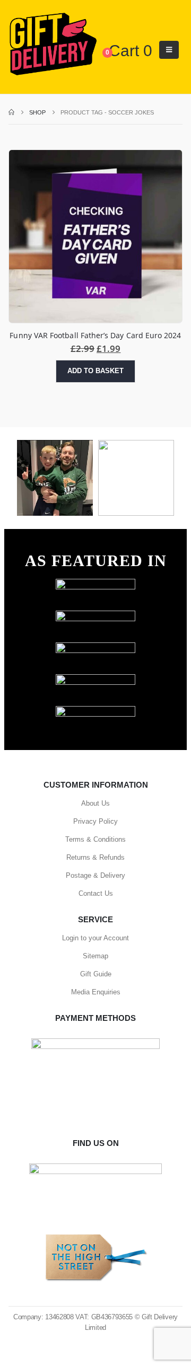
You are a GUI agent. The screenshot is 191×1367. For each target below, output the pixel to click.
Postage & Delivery (95, 875)
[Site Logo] (52, 44)
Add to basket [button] (95, 371)
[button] (169, 50)
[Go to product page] (95, 236)
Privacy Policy (95, 821)
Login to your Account (95, 938)
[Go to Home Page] (11, 112)
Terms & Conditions (95, 839)
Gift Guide (95, 974)
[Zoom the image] (95, 584)
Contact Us (96, 893)
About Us (95, 803)
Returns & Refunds (95, 857)
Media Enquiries (95, 992)
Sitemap (95, 956)
